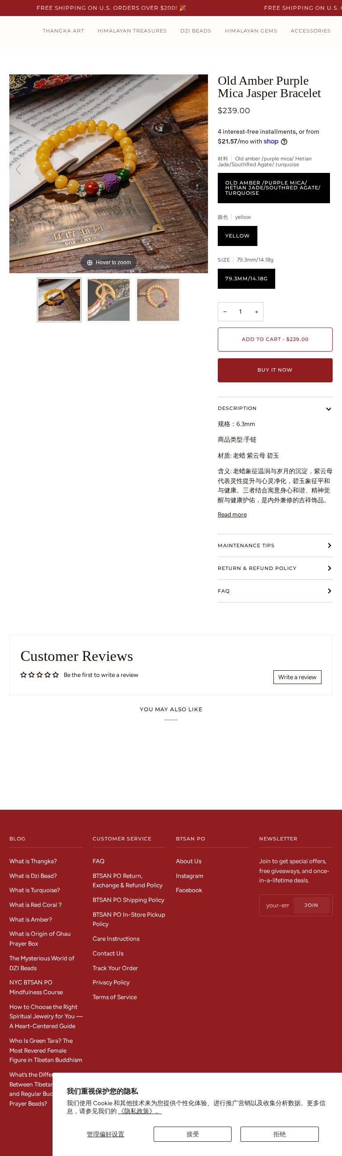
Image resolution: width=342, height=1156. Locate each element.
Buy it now (275, 370)
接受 (193, 1134)
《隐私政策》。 (140, 1111)
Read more (232, 514)
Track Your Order (115, 968)
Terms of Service (115, 996)
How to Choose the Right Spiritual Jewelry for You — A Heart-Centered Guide (46, 1016)
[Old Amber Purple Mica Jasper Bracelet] (59, 300)
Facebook (189, 890)
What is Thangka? (33, 861)
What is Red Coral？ (36, 904)
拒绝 (279, 1134)
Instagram (190, 875)
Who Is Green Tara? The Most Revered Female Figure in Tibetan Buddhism (45, 1050)
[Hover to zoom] (108, 172)
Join (311, 905)
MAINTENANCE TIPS (246, 545)
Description (237, 408)
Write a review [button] (297, 676)
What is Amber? (30, 919)
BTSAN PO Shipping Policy (128, 899)
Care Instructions (116, 938)
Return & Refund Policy (257, 568)
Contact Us (108, 953)
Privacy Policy (111, 982)
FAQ (224, 591)
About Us (188, 861)
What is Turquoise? (34, 890)
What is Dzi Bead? (33, 875)
